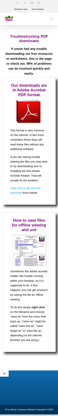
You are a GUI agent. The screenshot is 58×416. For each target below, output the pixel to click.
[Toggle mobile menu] (51, 18)
